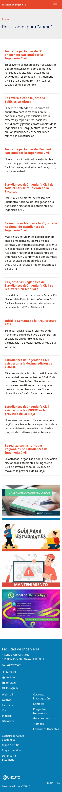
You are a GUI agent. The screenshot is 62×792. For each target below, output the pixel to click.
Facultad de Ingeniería (14, 4)
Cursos (6, 710)
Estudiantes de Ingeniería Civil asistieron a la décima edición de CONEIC (28, 363)
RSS (58, 782)
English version (11, 750)
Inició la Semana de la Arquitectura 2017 (30, 322)
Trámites (38, 724)
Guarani (7, 700)
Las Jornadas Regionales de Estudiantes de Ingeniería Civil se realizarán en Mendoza (29, 285)
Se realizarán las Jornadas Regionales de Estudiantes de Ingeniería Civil (26, 448)
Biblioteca (8, 721)
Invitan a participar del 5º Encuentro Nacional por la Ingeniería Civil (24, 54)
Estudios (7, 705)
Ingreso (7, 716)
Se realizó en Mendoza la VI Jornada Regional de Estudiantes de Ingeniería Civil (31, 226)
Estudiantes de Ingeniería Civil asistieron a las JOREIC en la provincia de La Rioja (27, 410)
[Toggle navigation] (55, 4)
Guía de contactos (44, 718)
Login (50, 782)
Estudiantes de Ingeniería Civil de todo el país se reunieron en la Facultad (29, 187)
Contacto (38, 704)
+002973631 (14, 665)
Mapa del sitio (11, 745)
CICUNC (25, 786)
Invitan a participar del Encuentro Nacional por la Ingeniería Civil (30, 151)
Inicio (5, 19)
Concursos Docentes (46, 729)
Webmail (7, 694)
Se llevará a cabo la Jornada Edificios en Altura (25, 99)
